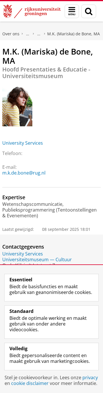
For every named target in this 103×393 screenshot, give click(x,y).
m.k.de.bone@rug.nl (23, 173)
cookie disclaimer (30, 383)
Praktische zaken (28, 34)
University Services (22, 143)
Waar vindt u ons (39, 34)
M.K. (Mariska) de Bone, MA (73, 33)
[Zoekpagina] (88, 11)
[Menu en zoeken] (71, 11)
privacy (90, 377)
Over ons (10, 33)
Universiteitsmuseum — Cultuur (37, 259)
